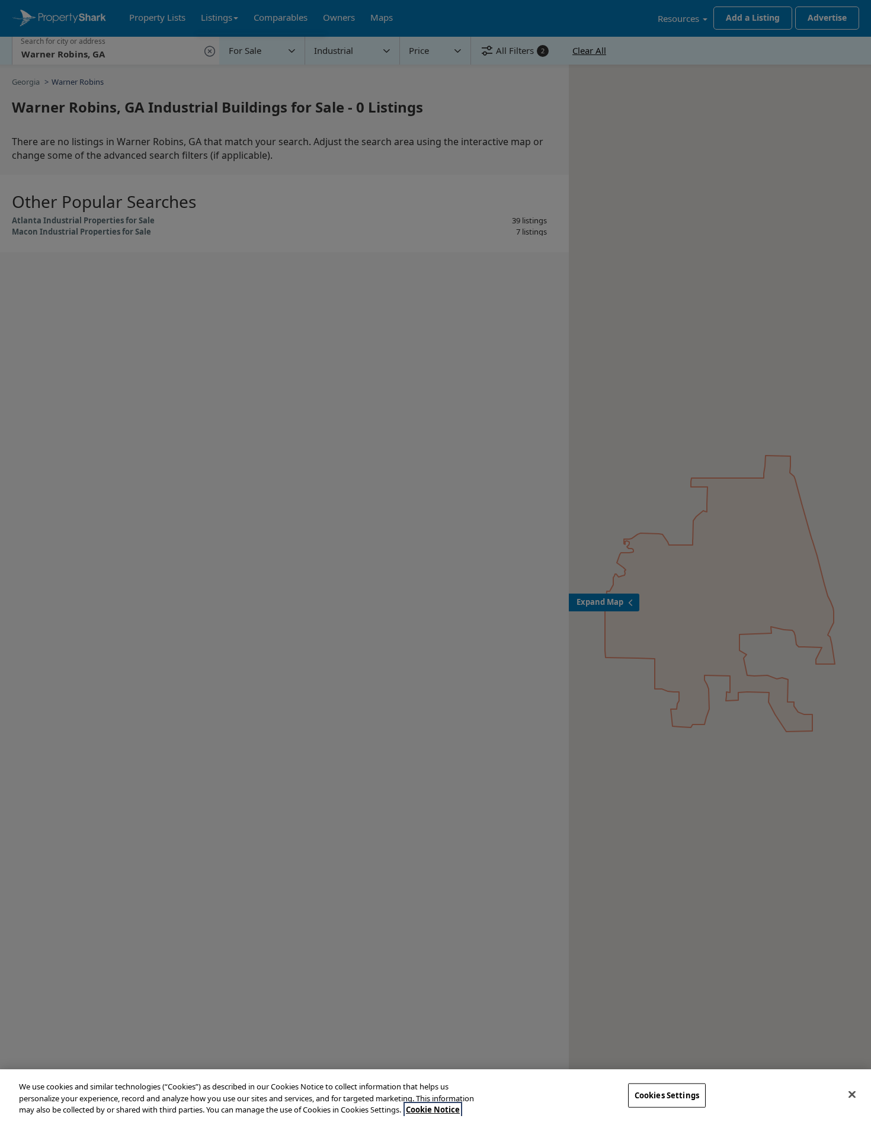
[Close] (852, 1094)
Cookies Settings (667, 1094)
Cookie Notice (433, 1109)
